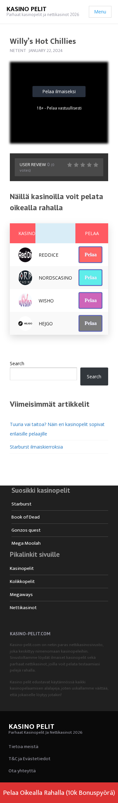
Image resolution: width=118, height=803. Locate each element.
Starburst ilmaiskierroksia (36, 447)
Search (17, 363)
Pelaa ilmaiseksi (59, 91)
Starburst (21, 504)
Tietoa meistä (23, 747)
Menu (100, 12)
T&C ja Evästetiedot (29, 759)
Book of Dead (25, 517)
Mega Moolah (26, 543)
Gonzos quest (26, 530)
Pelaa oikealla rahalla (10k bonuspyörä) (59, 792)
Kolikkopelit (22, 581)
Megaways (21, 594)
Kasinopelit (22, 568)
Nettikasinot (23, 608)
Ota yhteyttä (22, 771)
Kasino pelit (27, 9)
